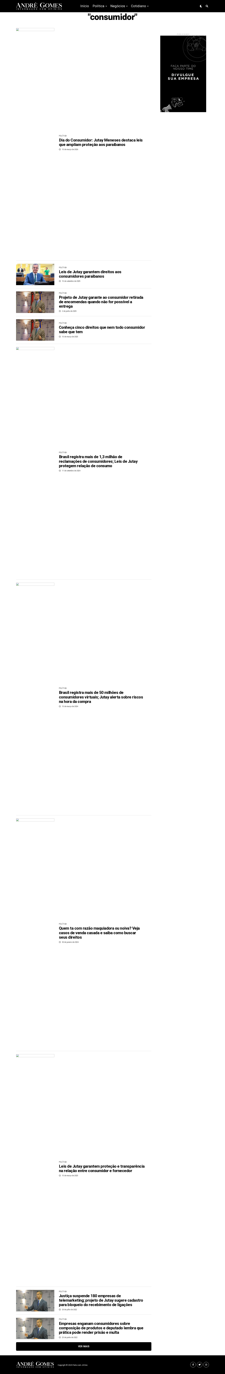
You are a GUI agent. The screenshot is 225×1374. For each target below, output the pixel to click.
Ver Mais (84, 1346)
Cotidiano (138, 6)
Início (84, 6)
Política (98, 6)
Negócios (117, 6)
